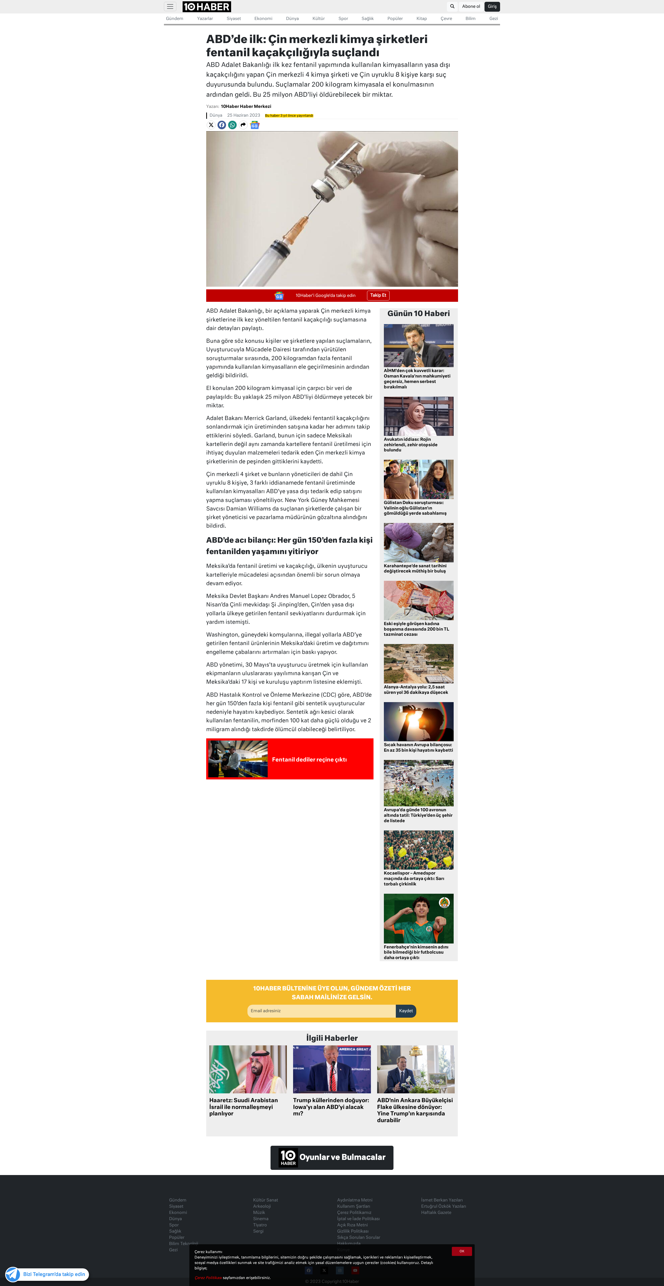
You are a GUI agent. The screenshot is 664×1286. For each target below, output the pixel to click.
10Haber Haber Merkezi (246, 107)
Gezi (493, 19)
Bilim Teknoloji (183, 1244)
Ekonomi (263, 19)
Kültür (319, 19)
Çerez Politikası (209, 1278)
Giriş (492, 7)
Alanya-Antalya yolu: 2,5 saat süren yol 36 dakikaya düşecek (416, 690)
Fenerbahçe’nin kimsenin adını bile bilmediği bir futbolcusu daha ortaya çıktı (416, 952)
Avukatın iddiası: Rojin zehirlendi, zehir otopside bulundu (411, 445)
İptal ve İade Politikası (358, 1219)
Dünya (292, 19)
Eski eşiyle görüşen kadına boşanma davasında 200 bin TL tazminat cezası (416, 629)
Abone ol (471, 7)
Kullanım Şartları (353, 1207)
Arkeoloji (262, 1207)
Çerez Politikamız (354, 1213)
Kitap (422, 19)
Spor (343, 19)
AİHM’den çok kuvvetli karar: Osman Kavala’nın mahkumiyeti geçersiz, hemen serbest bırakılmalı (417, 379)
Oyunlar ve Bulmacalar (341, 1158)
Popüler (395, 19)
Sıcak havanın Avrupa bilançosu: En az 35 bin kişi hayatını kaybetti (418, 748)
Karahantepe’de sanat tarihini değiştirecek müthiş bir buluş (415, 569)
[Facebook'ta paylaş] (221, 125)
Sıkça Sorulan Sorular (358, 1238)
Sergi (258, 1231)
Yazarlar (205, 19)
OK (462, 1251)
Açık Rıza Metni (352, 1225)
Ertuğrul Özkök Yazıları (443, 1207)
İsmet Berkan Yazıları (442, 1200)
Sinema (260, 1219)
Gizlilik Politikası (353, 1231)
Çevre (446, 19)
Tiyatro (260, 1225)
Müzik (259, 1213)
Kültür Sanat (265, 1200)
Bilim (471, 19)
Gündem (174, 19)
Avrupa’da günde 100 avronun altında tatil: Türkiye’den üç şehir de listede (418, 815)
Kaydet (406, 1011)
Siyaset (234, 19)
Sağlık (368, 19)
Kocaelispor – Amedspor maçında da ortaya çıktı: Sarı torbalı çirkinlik (414, 878)
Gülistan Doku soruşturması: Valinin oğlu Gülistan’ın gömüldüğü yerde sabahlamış (415, 508)
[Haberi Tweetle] (211, 125)
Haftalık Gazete (436, 1213)
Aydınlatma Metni (354, 1200)
